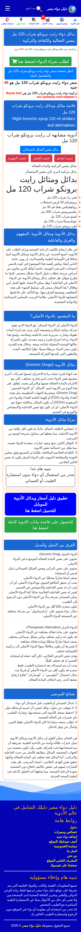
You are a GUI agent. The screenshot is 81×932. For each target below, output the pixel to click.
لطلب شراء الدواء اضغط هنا (43, 61)
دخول (73, 827)
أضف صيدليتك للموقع (63, 841)
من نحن (72, 855)
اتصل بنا (72, 851)
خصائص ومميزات (65, 832)
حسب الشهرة (17, 158)
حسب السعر (41, 158)
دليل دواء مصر (31, 925)
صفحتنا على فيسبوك (63, 865)
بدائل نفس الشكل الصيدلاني (40, 149)
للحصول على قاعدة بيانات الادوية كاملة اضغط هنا (40, 525)
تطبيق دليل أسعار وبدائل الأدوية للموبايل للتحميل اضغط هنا (40, 504)
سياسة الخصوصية (65, 846)
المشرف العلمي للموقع (62, 860)
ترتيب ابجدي (65, 158)
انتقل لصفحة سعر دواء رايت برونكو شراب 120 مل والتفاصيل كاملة (40, 73)
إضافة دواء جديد (66, 836)
